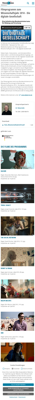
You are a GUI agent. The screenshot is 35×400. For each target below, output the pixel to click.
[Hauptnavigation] (33, 3)
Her (2, 333)
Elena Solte (21, 108)
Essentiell (16, 368)
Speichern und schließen (18, 394)
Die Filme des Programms (14, 146)
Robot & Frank (6, 268)
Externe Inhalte (27, 368)
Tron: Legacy (6, 205)
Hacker (3, 171)
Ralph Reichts (6, 300)
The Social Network (8, 237)
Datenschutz (13, 397)
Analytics (7, 368)
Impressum (22, 397)
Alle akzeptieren (18, 384)
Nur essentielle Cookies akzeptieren (18, 389)
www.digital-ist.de (26, 95)
